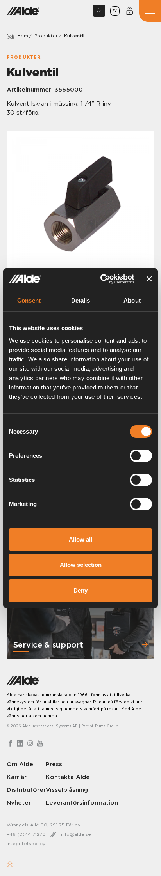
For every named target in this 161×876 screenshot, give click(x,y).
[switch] (141, 456)
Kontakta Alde (68, 776)
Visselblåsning (67, 789)
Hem (22, 36)
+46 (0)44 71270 (26, 834)
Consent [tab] (29, 300)
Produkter (46, 36)
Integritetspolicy (26, 843)
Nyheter (19, 802)
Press (54, 764)
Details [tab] (80, 300)
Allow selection (81, 564)
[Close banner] (149, 278)
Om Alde (20, 764)
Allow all (80, 539)
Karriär (17, 776)
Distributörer (26, 789)
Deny (80, 590)
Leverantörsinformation (82, 802)
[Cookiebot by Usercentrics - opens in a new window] (101, 279)
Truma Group (106, 726)
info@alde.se (76, 834)
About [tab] (132, 300)
